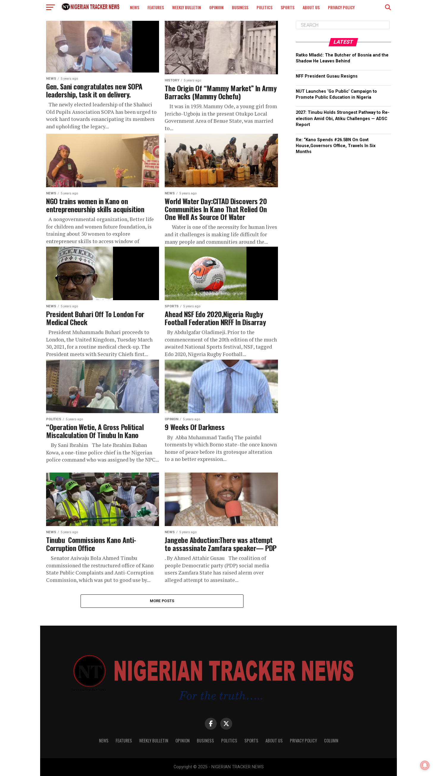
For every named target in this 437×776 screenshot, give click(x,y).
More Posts (162, 601)
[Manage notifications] (425, 765)
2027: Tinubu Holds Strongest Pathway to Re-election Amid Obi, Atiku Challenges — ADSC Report (342, 118)
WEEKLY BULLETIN (186, 7)
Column (331, 740)
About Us (311, 7)
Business (240, 7)
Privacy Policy (341, 7)
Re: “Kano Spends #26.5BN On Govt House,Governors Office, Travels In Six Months (335, 145)
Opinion (216, 7)
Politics (264, 7)
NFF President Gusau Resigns (327, 76)
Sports (287, 7)
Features (155, 7)
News (134, 7)
